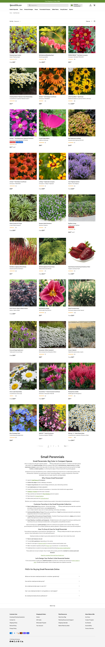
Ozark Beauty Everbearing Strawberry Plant (79, 266)
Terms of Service (89, 628)
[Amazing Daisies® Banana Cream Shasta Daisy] (23, 81)
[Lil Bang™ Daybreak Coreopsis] (52, 166)
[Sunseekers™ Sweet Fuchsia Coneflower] (52, 376)
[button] (76, 5)
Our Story (87, 617)
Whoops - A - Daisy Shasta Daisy (76, 433)
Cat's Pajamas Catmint (73, 181)
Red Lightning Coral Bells (74, 138)
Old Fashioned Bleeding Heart (46, 55)
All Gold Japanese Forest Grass (47, 266)
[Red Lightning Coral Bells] (81, 122)
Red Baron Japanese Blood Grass (18, 266)
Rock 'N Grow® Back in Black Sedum (19, 308)
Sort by (11, 21)
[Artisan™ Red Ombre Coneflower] (23, 166)
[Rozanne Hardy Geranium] (52, 207)
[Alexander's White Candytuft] (52, 334)
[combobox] (48, 5)
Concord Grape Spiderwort (16, 350)
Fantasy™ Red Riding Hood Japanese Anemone (21, 138)
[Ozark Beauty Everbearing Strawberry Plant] (81, 251)
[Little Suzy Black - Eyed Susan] (81, 81)
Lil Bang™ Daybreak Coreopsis (46, 181)
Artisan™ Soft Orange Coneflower (47, 96)
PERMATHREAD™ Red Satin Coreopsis (78, 55)
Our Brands (88, 622)
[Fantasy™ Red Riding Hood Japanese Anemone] (23, 122)
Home (11, 12)
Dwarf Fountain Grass (73, 308)
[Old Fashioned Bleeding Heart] (52, 39)
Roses (36, 9)
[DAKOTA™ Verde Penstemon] (52, 417)
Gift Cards (38, 620)
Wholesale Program (41, 622)
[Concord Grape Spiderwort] (23, 334)
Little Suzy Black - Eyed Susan (75, 96)
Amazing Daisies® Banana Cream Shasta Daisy (21, 96)
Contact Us (12, 620)
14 (58, 446)
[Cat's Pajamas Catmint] (81, 166)
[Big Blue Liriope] (81, 207)
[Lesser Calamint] (81, 334)
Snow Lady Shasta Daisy (16, 391)
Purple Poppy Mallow (44, 138)
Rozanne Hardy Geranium (45, 223)
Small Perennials (16, 12)
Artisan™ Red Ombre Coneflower (18, 181)
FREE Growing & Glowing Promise (58, 1)
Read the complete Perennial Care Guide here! (52, 555)
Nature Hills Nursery (16, 639)
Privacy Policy (13, 628)
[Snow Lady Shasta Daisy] (23, 376)
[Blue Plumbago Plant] (23, 417)
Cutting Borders (44, 498)
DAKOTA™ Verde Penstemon (46, 433)
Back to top (52, 605)
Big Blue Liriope (72, 223)
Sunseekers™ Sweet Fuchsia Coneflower (49, 391)
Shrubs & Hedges (28, 9)
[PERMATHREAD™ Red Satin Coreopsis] (81, 39)
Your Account (39, 625)
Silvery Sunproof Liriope (16, 223)
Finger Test (49, 545)
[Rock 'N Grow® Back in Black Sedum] (23, 292)
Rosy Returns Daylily (44, 308)
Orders (38, 617)
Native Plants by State (64, 625)
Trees (21, 9)
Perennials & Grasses (45, 9)
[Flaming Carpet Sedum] (23, 39)
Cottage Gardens (39, 496)
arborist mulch (42, 543)
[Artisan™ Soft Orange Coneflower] (52, 81)
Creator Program (89, 620)
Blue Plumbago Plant (15, 433)
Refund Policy (13, 625)
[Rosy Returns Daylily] (52, 292)
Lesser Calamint (72, 350)
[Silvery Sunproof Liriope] (23, 207)
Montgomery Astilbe (73, 391)
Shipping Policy (13, 622)
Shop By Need (63, 9)
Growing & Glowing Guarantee (17, 617)
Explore (71, 9)
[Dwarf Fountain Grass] (81, 292)
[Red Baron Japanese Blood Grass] (23, 251)
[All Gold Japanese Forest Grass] (52, 251)
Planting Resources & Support (66, 620)
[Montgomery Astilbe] (81, 376)
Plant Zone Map (62, 617)
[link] (40, 446)
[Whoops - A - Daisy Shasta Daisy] (81, 417)
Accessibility (88, 625)
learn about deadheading (63, 548)
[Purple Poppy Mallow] (52, 122)
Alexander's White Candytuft (46, 350)
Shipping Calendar (63, 622)
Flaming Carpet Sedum (15, 55)
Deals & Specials (14, 9)
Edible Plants (55, 9)
